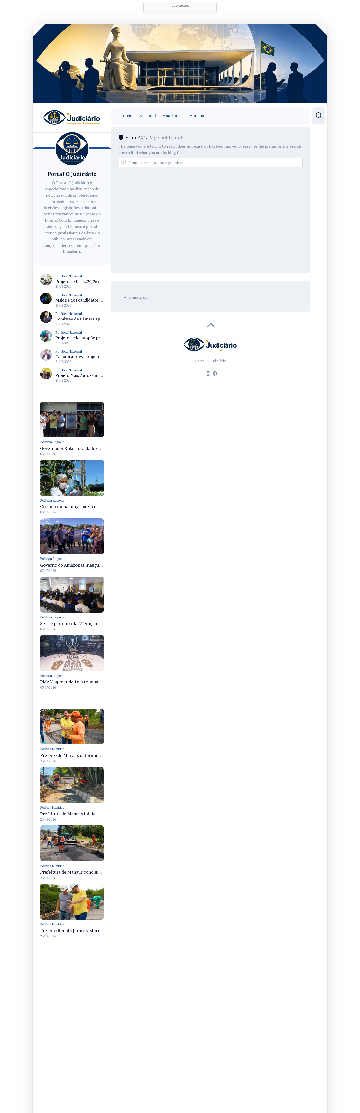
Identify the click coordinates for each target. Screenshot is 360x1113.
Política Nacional (68, 276)
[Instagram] (208, 373)
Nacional (147, 115)
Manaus (196, 115)
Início (126, 115)
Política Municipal (52, 749)
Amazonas (172, 115)
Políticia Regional (52, 442)
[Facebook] (215, 373)
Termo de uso (138, 297)
